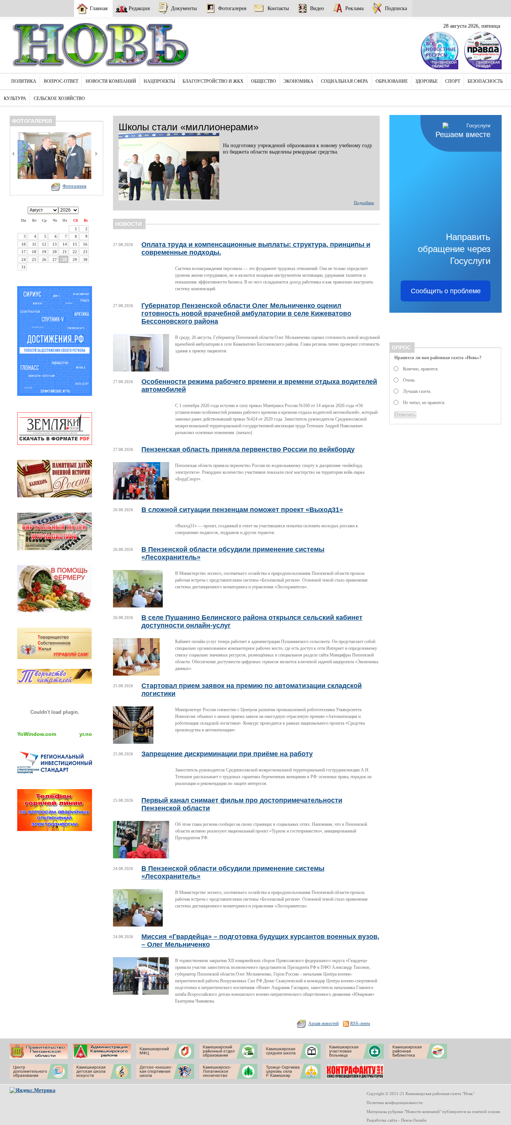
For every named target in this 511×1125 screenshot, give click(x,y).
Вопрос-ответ (61, 81)
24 (23, 259)
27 (54, 259)
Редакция (139, 8)
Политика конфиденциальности (395, 1102)
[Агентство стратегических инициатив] (54, 772)
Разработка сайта (382, 1120)
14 (64, 244)
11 (34, 244)
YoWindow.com (36, 734)
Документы (184, 8)
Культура (15, 98)
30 (85, 259)
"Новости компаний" (422, 1111)
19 (44, 251)
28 (64, 259)
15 (75, 244)
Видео (317, 8)
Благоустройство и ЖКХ (213, 81)
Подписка (396, 8)
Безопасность (485, 81)
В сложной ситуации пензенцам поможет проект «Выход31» (242, 509)
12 (44, 244)
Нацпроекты (159, 81)
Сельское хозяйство (59, 98)
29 (75, 259)
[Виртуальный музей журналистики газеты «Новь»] (54, 548)
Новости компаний (111, 81)
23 (85, 251)
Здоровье (426, 81)
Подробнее (364, 202)
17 (23, 251)
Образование (392, 81)
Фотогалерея (232, 8)
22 (75, 251)
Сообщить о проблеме (446, 291)
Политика (23, 81)
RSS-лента (360, 1023)
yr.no (85, 734)
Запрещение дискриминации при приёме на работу (227, 754)
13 (54, 244)
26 (44, 259)
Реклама (354, 8)
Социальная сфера (344, 81)
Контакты (278, 8)
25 (34, 259)
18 (34, 251)
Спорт (452, 81)
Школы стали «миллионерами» (188, 127)
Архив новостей (323, 1023)
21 (64, 251)
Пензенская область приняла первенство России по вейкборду (248, 449)
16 (85, 244)
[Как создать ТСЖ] (54, 657)
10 (23, 244)
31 (23, 267)
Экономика (298, 81)
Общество (263, 81)
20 (54, 251)
